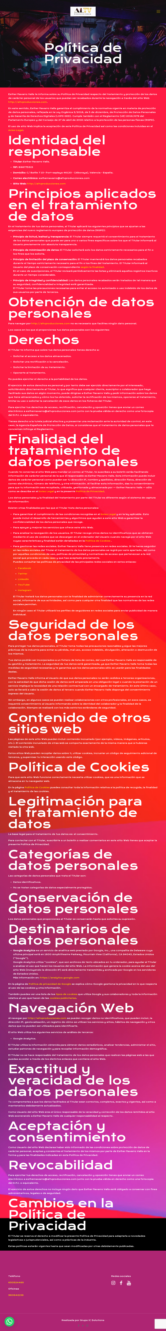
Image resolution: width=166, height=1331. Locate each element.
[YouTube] (83, 1325)
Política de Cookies (97, 541)
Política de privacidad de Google (50, 984)
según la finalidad (92, 267)
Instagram (24, 590)
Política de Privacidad (90, 491)
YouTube (24, 585)
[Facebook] (78, 1325)
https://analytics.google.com (59, 977)
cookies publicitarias (63, 998)
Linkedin (23, 579)
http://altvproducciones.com (27, 102)
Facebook (24, 568)
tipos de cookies (66, 994)
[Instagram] (87, 1325)
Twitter (22, 573)
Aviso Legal (15, 130)
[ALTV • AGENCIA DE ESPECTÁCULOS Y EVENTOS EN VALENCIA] (83, 11)
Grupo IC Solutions (92, 1320)
